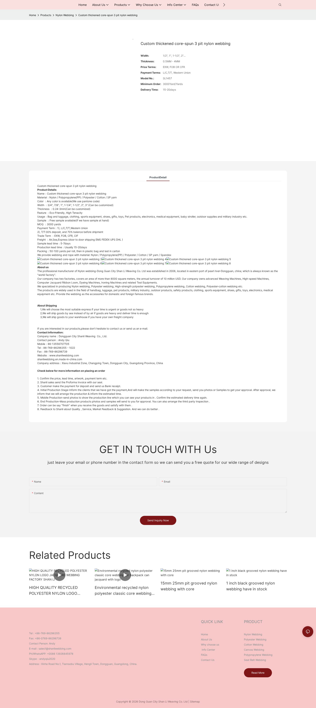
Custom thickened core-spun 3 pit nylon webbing (108, 15)
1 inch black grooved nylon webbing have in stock (250, 586)
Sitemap (195, 701)
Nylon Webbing (65, 15)
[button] (224, 4)
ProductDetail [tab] (158, 177)
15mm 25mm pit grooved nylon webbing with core (189, 586)
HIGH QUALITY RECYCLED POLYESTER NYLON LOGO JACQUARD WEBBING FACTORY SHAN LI (58, 590)
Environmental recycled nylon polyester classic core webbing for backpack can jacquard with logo (123, 590)
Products (45, 15)
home (32, 15)
